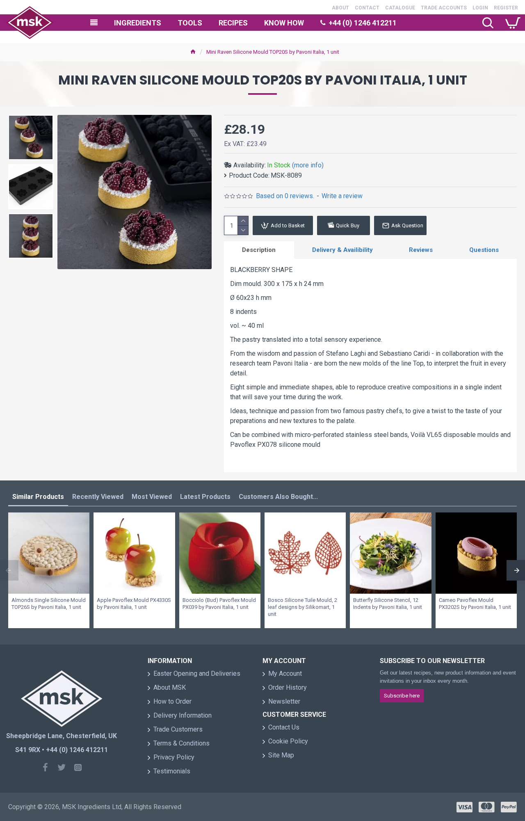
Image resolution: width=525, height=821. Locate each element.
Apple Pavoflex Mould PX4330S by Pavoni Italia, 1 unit (134, 603)
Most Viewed (152, 497)
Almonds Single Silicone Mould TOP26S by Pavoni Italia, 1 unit (48, 603)
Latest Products (205, 497)
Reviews (421, 250)
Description (259, 250)
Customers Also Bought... (278, 497)
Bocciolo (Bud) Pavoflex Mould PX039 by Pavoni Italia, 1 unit (219, 603)
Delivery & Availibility (342, 250)
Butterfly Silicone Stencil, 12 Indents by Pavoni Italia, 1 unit (387, 603)
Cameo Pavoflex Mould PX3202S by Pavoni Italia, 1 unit (475, 603)
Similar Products (38, 497)
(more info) (308, 165)
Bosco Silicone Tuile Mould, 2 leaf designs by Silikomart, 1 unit (302, 607)
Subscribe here (402, 696)
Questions (484, 250)
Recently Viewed (97, 497)
